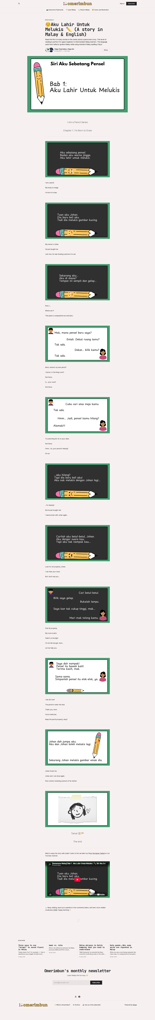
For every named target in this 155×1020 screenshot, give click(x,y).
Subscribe (131, 3)
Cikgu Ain (70, 49)
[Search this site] (19, 3)
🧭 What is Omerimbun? (62, 1005)
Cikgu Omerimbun (60, 49)
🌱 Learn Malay (71, 10)
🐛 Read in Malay (84, 10)
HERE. (55, 910)
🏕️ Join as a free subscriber (91, 1005)
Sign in (122, 3)
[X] (76, 997)
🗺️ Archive (76, 1005)
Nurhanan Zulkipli (98, 853)
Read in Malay (49, 20)
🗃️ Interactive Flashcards (54, 10)
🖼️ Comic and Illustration (100, 10)
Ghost (135, 1005)
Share (106, 50)
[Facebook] (79, 997)
